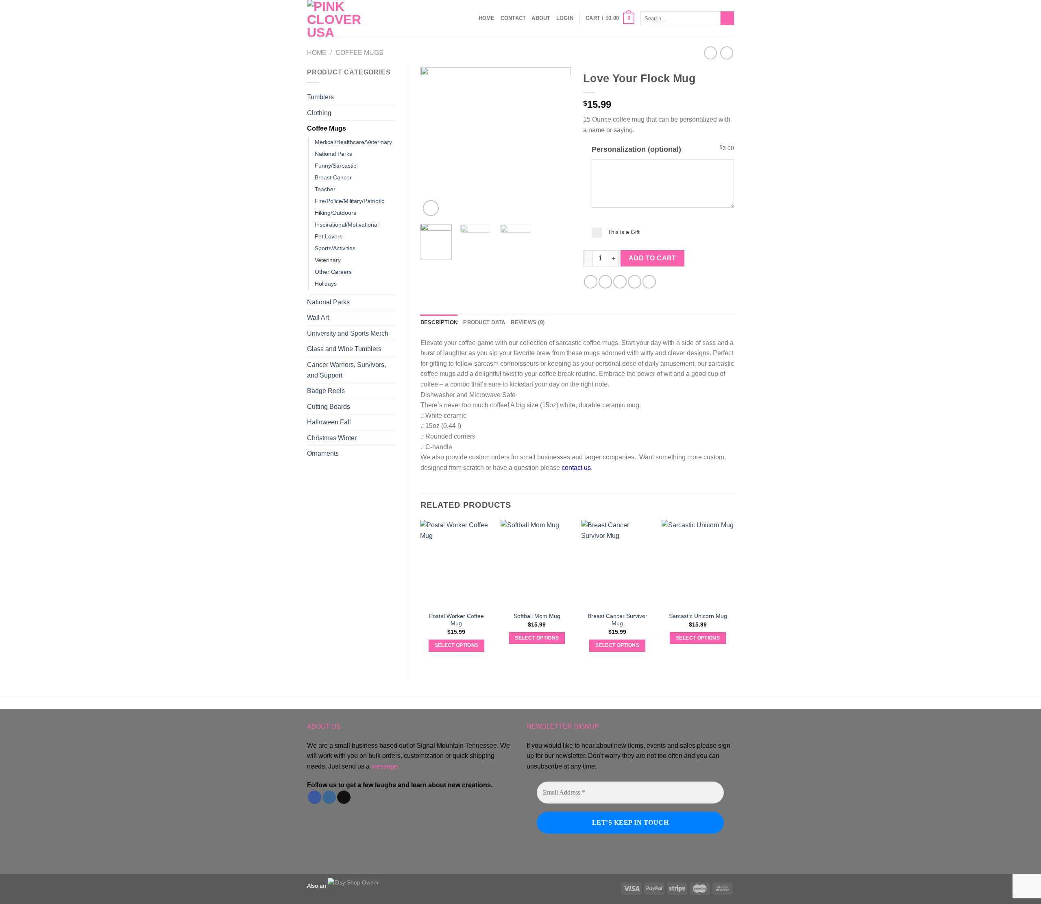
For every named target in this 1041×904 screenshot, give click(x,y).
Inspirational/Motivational (347, 224)
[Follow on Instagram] (329, 797)
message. (385, 766)
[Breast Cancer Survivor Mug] (617, 563)
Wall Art (318, 317)
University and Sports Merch (347, 333)
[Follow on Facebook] (314, 797)
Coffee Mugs (359, 52)
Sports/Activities (335, 248)
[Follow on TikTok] (344, 797)
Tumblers (320, 97)
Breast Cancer (333, 177)
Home (487, 18)
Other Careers (333, 272)
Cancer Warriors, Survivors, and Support (346, 370)
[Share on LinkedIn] (649, 281)
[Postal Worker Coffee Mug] (456, 563)
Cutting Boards (328, 406)
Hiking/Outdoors (335, 213)
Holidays (326, 283)
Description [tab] (439, 322)
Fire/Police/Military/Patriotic (349, 201)
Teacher (325, 189)
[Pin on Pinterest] (634, 281)
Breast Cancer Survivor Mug (617, 620)
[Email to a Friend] (620, 281)
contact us (576, 467)
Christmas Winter (332, 438)
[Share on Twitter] (605, 281)
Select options (457, 645)
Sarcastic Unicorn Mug (698, 616)
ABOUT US (324, 726)
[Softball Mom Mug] (537, 563)
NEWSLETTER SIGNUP (563, 726)
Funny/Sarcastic (335, 165)
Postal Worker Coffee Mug (456, 620)
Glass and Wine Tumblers (344, 348)
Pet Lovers (328, 236)
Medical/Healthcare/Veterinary (353, 142)
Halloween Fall (329, 422)
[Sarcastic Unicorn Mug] (698, 563)
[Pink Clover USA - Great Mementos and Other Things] (347, 18)
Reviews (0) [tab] (527, 322)
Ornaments (323, 453)
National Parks (333, 154)
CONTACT (513, 18)
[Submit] (727, 18)
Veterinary (328, 260)
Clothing (319, 112)
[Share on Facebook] (590, 281)
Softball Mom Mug (537, 616)
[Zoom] (431, 208)
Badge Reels (326, 390)
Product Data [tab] (484, 322)
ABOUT (540, 18)
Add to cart (652, 258)
